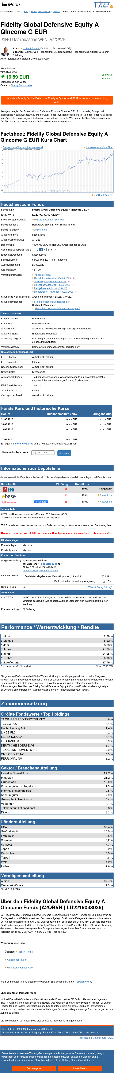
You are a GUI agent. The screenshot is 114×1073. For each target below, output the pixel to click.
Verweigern (34, 1068)
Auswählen (106, 495)
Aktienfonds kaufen (17, 959)
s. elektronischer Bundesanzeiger (51, 301)
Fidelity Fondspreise (21, 85)
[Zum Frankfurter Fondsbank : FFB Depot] (10, 489)
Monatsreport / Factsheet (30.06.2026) (54, 291)
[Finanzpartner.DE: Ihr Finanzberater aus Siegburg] (103, 5)
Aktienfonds (40, 229)
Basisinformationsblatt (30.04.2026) (53, 278)
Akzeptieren (80, 1068)
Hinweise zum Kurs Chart (99, 147)
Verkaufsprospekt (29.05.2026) (50, 281)
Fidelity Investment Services (49, 219)
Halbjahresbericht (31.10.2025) (50, 288)
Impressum (84, 1037)
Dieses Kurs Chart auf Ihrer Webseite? (23, 147)
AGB (110, 1037)
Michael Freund (31, 48)
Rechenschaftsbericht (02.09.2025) (52, 284)
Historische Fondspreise (20, 967)
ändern (90, 1060)
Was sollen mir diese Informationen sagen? (57, 308)
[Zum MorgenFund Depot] (10, 502)
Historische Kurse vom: (15, 452)
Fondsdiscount (48, 563)
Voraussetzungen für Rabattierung (41, 570)
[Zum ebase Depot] (10, 496)
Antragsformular (43, 274)
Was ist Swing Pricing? (100, 587)
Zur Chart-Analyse (103, 195)
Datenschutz (99, 1037)
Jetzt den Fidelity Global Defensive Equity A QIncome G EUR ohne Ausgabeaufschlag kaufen (57, 100)
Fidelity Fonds (25, 951)
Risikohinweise (83, 981)
